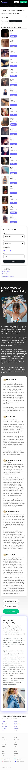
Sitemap (16, 755)
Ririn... (11, 59)
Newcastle (4, 731)
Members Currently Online (8, 276)
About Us (16, 744)
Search (6, 6)
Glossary (16, 753)
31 (12, 31)
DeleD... (12, 118)
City (4, 253)
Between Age (6, 248)
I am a (4, 233)
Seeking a (5, 240)
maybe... (12, 98)
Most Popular (5, 21)
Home (2, 6)
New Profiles (5, 274)
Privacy (16, 749)
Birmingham (4, 723)
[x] (4, 765)
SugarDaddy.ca (19, 759)
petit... (11, 49)
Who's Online (17, 6)
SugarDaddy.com (6, 759)
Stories (3, 753)
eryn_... (11, 137)
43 (12, 110)
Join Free (11, 611)
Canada (7, 718)
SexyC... (12, 79)
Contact (3, 755)
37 (12, 41)
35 (12, 149)
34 (12, 80)
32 (12, 217)
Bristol (15, 721)
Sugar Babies (4, 739)
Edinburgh (16, 728)
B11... (11, 108)
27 (12, 207)
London (3, 721)
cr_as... (11, 128)
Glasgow (4, 728)
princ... (11, 157)
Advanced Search (6, 271)
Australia (14, 718)
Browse (11, 6)
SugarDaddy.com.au (20, 761)
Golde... (12, 186)
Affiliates (16, 751)
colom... (12, 89)
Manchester (4, 726)
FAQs (15, 737)
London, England (13, 33)
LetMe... (12, 216)
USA (3, 718)
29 (12, 61)
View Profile (13, 36)
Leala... (11, 147)
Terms (15, 746)
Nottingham (17, 723)
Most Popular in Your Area (15, 21)
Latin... (11, 167)
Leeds (15, 726)
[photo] (5, 33)
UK (11, 718)
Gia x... (11, 206)
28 (12, 90)
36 (12, 119)
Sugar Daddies (5, 742)
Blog (3, 751)
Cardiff (15, 731)
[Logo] (6, 2)
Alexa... (11, 177)
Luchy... (12, 40)
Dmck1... (12, 69)
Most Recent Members (7, 23)
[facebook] (2, 765)
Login (16, 2)
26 (12, 129)
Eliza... (11, 196)
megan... (12, 30)
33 (12, 188)
